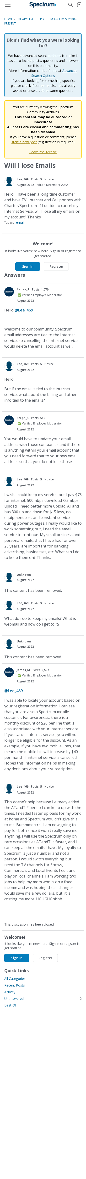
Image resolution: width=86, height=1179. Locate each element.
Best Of (10, 1005)
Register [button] (56, 266)
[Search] (70, 5)
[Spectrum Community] (43, 5)
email (20, 222)
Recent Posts (14, 985)
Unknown (24, 575)
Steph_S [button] (22, 418)
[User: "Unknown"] (9, 577)
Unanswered (43, 998)
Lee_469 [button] (22, 179)
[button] (9, 181)
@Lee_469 (24, 310)
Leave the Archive (43, 152)
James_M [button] (23, 670)
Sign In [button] (27, 266)
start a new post (24, 142)
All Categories (15, 978)
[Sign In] (79, 5)
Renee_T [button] (23, 289)
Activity (9, 992)
